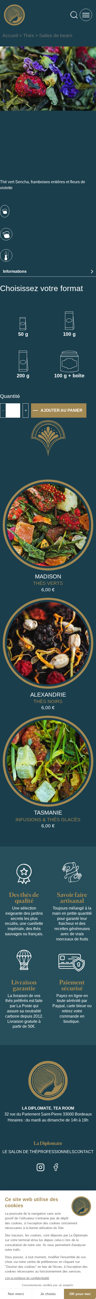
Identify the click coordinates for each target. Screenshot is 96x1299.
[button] (48, 272)
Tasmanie (48, 812)
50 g (23, 334)
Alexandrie (48, 694)
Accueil (10, 35)
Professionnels (56, 1152)
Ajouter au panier (61, 410)
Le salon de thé (20, 1152)
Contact (84, 1152)
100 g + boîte (69, 375)
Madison (48, 576)
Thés (28, 35)
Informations (15, 271)
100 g (69, 334)
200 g (23, 375)
